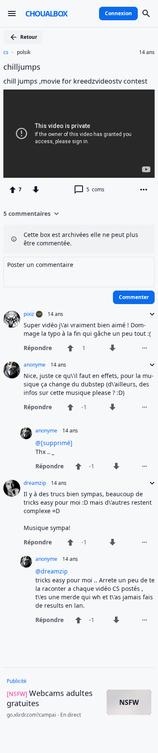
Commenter (134, 297)
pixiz (29, 314)
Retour (28, 37)
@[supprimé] (53, 443)
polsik (23, 52)
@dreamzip (51, 571)
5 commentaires (27, 213)
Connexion (118, 13)
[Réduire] (150, 314)
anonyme (35, 365)
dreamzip (35, 483)
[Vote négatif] (36, 189)
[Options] (144, 189)
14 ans (147, 52)
